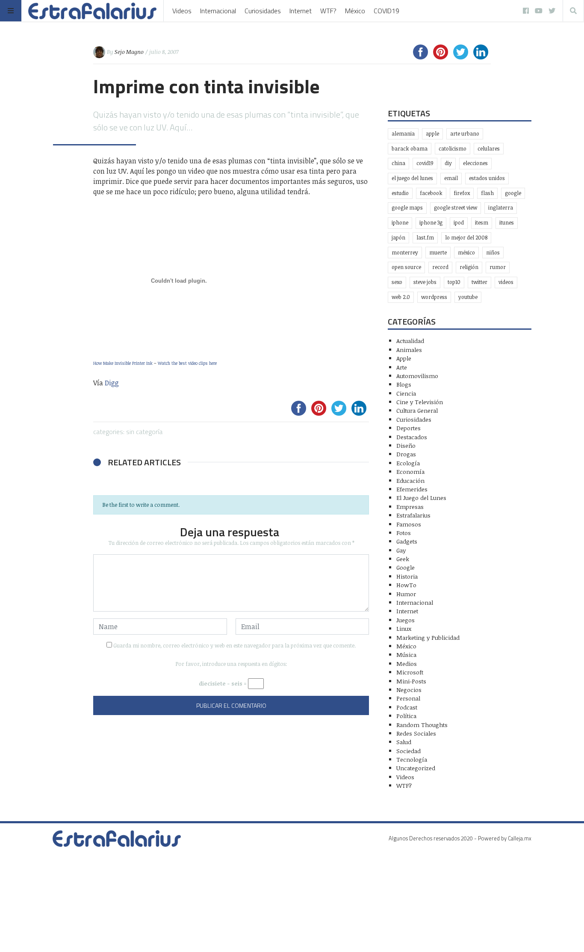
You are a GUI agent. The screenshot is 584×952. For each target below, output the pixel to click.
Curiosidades (263, 11)
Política (406, 716)
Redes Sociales (416, 733)
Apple (432, 133)
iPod (459, 222)
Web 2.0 (401, 297)
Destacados (411, 437)
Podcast (406, 707)
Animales (409, 350)
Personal (408, 698)
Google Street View (455, 207)
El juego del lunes (412, 178)
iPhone (400, 222)
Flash (487, 193)
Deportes (408, 428)
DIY (448, 163)
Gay (401, 550)
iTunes (506, 222)
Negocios (409, 690)
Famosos (408, 524)
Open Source (406, 267)
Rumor (498, 267)
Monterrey (405, 252)
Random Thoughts (422, 725)
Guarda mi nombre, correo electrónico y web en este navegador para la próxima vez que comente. (234, 645)
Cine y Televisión (419, 402)
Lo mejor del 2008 (466, 237)
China (398, 163)
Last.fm (425, 237)
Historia (407, 576)
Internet (300, 11)
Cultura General (417, 410)
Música (406, 654)
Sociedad (408, 751)
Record (440, 267)
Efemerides (412, 489)
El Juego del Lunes (421, 498)
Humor (406, 594)
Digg (112, 382)
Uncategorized (415, 768)
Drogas (406, 454)
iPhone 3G (430, 222)
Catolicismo (452, 148)
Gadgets (406, 541)
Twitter (479, 282)
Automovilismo (417, 376)
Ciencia (406, 393)
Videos (182, 11)
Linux (403, 628)
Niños (493, 252)
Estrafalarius (413, 515)
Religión (469, 267)
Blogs (403, 384)
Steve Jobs (425, 282)
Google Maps (407, 207)
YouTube (468, 297)
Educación (410, 480)
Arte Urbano (464, 133)
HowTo (406, 585)
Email (451, 178)
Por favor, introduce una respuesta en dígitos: (231, 664)
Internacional (218, 11)
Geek (402, 559)
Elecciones (475, 163)
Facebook (431, 193)
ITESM (481, 222)
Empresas (410, 507)
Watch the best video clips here (187, 363)
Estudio (400, 193)
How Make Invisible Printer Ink (123, 363)
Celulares (489, 148)
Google (513, 193)
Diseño (406, 445)
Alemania (403, 133)
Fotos (403, 533)
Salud (403, 742)
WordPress (434, 297)
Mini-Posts (411, 681)
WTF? (328, 11)
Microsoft (409, 672)
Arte (401, 367)
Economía (410, 471)
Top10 (454, 282)
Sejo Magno (129, 52)
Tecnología (411, 759)
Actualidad (410, 341)
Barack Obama (410, 148)
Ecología (408, 463)
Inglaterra (500, 207)
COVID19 (386, 11)
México (355, 11)
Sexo (397, 282)
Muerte (438, 252)
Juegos (405, 620)
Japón (398, 237)
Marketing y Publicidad (428, 637)
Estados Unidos (487, 178)
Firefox (462, 193)
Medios (406, 663)
